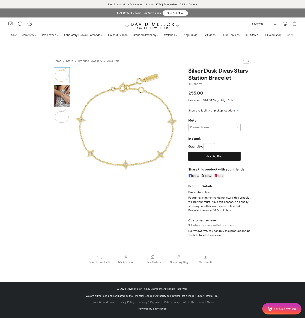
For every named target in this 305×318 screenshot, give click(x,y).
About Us (188, 302)
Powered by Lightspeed (152, 308)
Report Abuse (206, 302)
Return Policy (172, 302)
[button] (175, 13)
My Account (126, 262)
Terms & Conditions (102, 302)
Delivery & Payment (149, 302)
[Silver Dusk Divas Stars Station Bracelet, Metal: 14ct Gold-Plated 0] (62, 75)
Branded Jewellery (145, 35)
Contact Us (294, 35)
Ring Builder (190, 35)
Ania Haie (113, 61)
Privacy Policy (126, 302)
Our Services (231, 35)
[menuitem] (243, 60)
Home (57, 61)
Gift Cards (205, 262)
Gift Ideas (210, 35)
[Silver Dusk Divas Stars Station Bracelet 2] (62, 116)
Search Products (99, 262)
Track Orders (152, 262)
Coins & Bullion (118, 35)
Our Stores (251, 35)
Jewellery (28, 35)
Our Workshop (273, 35)
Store (69, 61)
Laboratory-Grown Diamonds (82, 35)
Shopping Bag (179, 262)
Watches (170, 35)
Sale (14, 35)
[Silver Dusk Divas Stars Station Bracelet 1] (62, 96)
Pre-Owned (49, 35)
